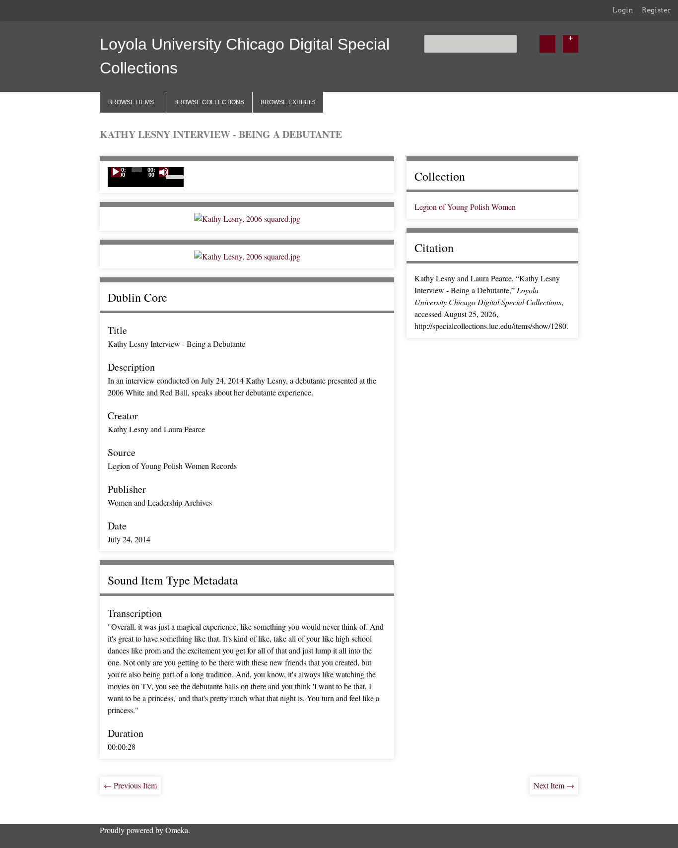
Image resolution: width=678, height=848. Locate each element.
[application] (146, 177)
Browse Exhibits (288, 102)
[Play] (116, 172)
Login (622, 10)
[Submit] (547, 44)
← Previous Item (130, 785)
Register (656, 10)
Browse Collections (209, 102)
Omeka (176, 830)
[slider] (175, 176)
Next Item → (554, 785)
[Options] (570, 44)
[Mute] (164, 172)
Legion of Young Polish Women (465, 206)
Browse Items (131, 102)
